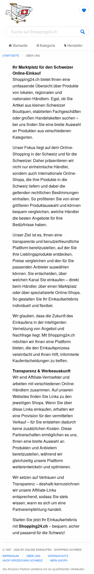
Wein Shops (58, 560)
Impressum (11, 556)
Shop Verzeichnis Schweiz (23, 560)
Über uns (33, 556)
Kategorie (47, 45)
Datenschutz (58, 556)
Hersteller (74, 45)
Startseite (20, 45)
